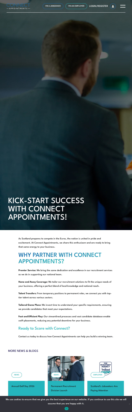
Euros (63, 239)
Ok (66, 408)
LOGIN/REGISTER (98, 6)
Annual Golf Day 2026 (22, 386)
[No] (129, 404)
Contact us (24, 336)
